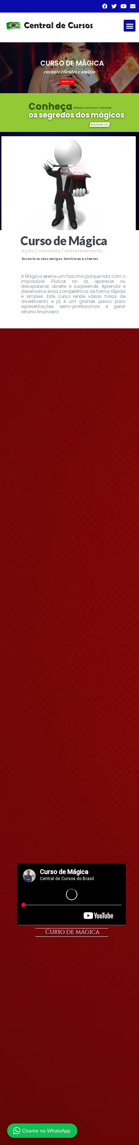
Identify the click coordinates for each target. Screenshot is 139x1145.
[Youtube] (123, 6)
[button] (129, 26)
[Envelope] (132, 6)
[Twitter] (114, 6)
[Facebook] (105, 6)
